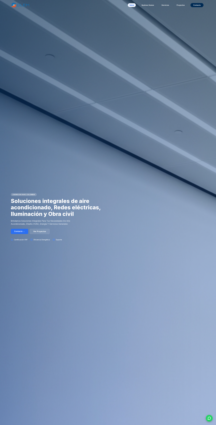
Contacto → (19, 231)
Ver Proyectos (39, 231)
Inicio (132, 5)
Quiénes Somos (148, 5)
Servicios (165, 5)
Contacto (197, 5)
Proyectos (181, 5)
